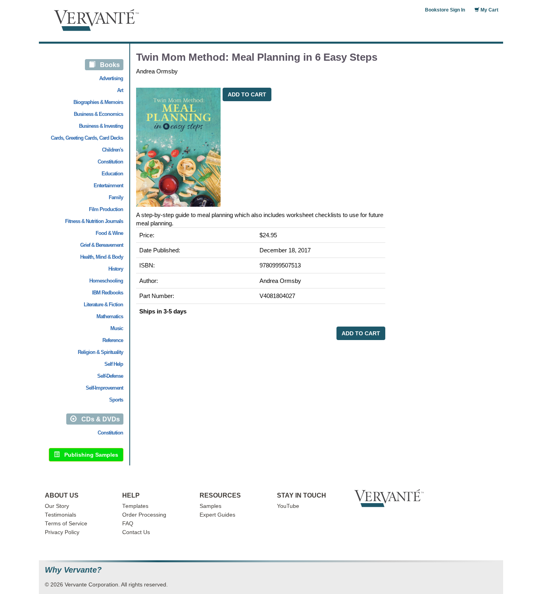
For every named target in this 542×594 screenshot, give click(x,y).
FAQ (127, 524)
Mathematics (109, 316)
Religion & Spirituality (100, 352)
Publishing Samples (89, 455)
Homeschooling (106, 281)
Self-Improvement (104, 388)
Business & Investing (101, 126)
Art (120, 90)
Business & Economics (98, 114)
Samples (210, 506)
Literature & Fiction (103, 305)
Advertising (111, 78)
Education (112, 174)
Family (116, 197)
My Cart (488, 10)
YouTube (288, 506)
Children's (112, 150)
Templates (135, 506)
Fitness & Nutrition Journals (94, 221)
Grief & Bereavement (101, 245)
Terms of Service (66, 524)
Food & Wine (109, 233)
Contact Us (136, 532)
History (115, 269)
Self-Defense (110, 376)
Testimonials (60, 515)
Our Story (57, 506)
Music (116, 328)
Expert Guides (217, 515)
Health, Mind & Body (101, 257)
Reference (112, 340)
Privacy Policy (62, 532)
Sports (116, 400)
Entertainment (108, 185)
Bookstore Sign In (445, 10)
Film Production (106, 209)
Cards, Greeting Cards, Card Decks (87, 138)
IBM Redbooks (107, 293)
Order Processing (144, 515)
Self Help (113, 364)
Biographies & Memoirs (98, 102)
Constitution (110, 162)
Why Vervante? (73, 570)
